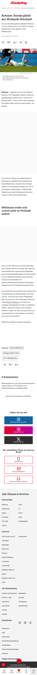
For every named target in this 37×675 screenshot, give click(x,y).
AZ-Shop (21, 597)
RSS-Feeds (5, 549)
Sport (8, 8)
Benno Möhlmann (13, 302)
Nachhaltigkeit (23, 521)
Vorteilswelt (6, 565)
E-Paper (4, 610)
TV (19, 509)
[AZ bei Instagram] (25, 622)
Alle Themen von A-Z (8, 536)
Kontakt (4, 614)
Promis (4, 525)
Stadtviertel (5, 509)
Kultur (20, 513)
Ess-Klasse (5, 561)
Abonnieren (5, 601)
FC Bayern (5, 517)
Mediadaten (22, 593)
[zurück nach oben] (19, 661)
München (5, 504)
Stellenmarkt (23, 536)
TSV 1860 (5, 521)
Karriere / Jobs (6, 597)
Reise (20, 517)
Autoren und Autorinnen (9, 593)
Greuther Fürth (7, 98)
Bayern (4, 513)
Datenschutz (6, 637)
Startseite (4, 8)
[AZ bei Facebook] (20, 622)
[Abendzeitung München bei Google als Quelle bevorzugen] (26, 42)
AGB (3, 632)
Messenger (5, 545)
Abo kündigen (6, 645)
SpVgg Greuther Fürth (11, 353)
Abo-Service (6, 606)
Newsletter (5, 540)
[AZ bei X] (30, 622)
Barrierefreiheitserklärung (10, 641)
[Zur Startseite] (18, 4)
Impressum (5, 628)
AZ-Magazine (23, 601)
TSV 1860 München (15, 8)
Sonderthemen (23, 606)
